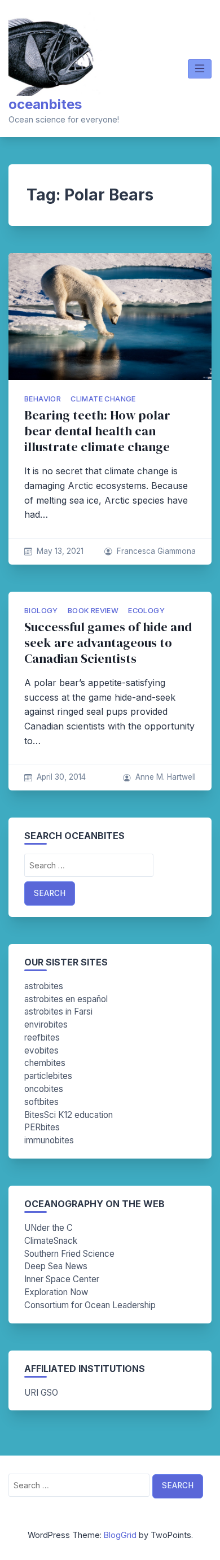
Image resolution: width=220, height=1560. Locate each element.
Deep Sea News (55, 1266)
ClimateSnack (50, 1240)
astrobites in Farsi (58, 1011)
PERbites (42, 1127)
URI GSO (41, 1392)
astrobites (43, 986)
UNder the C (48, 1227)
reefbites (42, 1037)
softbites (41, 1101)
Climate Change (103, 399)
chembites (44, 1063)
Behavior (42, 399)
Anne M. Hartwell (165, 776)
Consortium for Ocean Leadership (90, 1305)
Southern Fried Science (69, 1253)
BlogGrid (120, 1535)
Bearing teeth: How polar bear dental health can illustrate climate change (97, 431)
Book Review (93, 610)
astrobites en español (66, 999)
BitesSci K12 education (68, 1114)
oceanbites (45, 104)
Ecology (146, 610)
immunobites (49, 1140)
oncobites (43, 1088)
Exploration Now (56, 1292)
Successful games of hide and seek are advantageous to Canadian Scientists (108, 642)
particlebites (48, 1075)
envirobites (46, 1024)
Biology (41, 610)
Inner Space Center (61, 1279)
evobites (41, 1050)
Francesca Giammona (156, 551)
